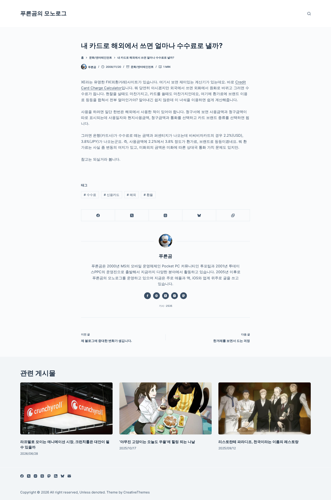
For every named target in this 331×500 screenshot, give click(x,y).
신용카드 (111, 195)
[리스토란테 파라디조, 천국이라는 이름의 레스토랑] (264, 408)
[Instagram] (35, 476)
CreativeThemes (136, 492)
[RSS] (55, 476)
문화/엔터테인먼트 (142, 66)
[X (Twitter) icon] (165, 295)
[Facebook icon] (147, 295)
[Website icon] (156, 295)
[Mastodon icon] (183, 295)
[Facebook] (98, 215)
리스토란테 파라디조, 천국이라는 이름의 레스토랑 (258, 441)
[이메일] (69, 476)
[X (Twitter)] (132, 215)
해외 (131, 195)
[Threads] (166, 215)
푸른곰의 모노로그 (43, 13)
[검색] (309, 13)
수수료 (90, 195)
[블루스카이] (199, 215)
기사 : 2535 (165, 305)
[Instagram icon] (174, 295)
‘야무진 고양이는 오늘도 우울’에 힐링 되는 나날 (157, 441)
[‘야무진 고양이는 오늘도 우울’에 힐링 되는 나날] (165, 408)
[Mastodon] (49, 476)
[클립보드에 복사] (233, 215)
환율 (148, 195)
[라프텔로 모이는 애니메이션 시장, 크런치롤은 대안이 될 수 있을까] (66, 408)
